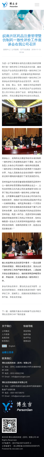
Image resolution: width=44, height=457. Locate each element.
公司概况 (5, 331)
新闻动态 (27, 341)
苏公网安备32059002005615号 (26, 446)
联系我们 (5, 341)
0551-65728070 (17, 393)
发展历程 (5, 338)
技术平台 (27, 338)
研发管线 (27, 331)
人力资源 (5, 334)
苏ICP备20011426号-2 (21, 443)
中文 (4, 346)
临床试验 (27, 334)
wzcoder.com (17, 449)
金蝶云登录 (8, 352)
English (12, 346)
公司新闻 (15, 49)
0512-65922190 (17, 373)
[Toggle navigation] (37, 4)
